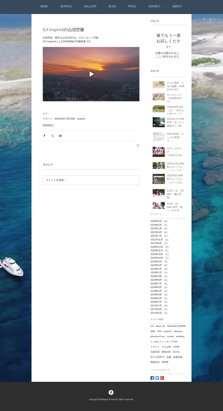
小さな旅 (166, 346)
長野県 (165, 362)
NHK (153, 331)
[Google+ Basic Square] (162, 378)
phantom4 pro (158, 336)
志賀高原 (155, 351)
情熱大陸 (166, 351)
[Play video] (91, 74)
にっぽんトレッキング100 (164, 341)
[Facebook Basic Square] (152, 378)
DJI (152, 326)
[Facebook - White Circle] (111, 392)
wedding (180, 336)
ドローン (48, 118)
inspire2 (81, 118)
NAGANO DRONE (65, 118)
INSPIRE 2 (48, 125)
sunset (170, 336)
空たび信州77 (158, 357)
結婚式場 (177, 357)
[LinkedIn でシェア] (60, 135)
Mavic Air (160, 326)
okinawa (178, 331)
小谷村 (176, 346)
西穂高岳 (155, 362)
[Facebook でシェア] (44, 135)
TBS (159, 331)
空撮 (169, 357)
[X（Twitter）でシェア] (52, 135)
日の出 (176, 351)
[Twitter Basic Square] (157, 378)
